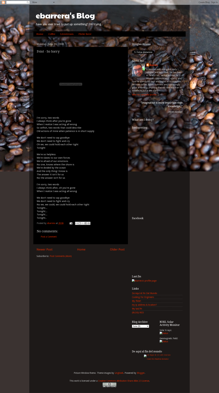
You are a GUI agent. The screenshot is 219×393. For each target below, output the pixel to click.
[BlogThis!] (79, 223)
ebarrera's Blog (65, 15)
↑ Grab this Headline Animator (157, 359)
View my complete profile (144, 94)
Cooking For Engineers (143, 297)
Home (39, 34)
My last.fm (137, 308)
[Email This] (76, 223)
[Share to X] (82, 223)
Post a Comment (49, 236)
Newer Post (45, 249)
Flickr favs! (85, 34)
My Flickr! (136, 301)
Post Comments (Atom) (61, 256)
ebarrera (154, 65)
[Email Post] (70, 223)
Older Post (117, 249)
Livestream (67, 34)
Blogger (141, 373)
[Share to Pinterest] (88, 223)
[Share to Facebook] (85, 223)
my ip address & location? (144, 305)
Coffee (51, 34)
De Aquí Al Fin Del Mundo (144, 293)
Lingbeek (119, 373)
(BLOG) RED (138, 312)
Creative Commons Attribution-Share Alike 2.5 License (123, 381)
